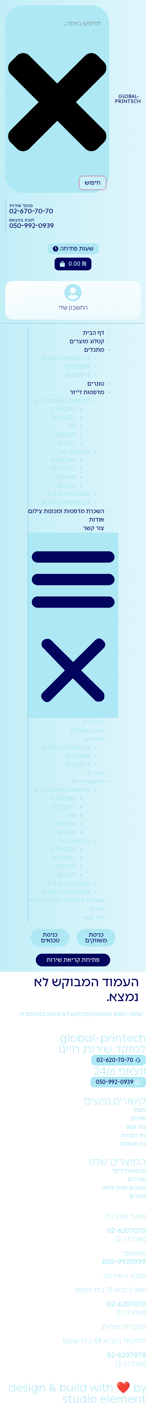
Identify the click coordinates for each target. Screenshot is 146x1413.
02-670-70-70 (31, 211)
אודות (96, 519)
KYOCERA (78, 366)
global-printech (128, 98)
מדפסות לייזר (87, 392)
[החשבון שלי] (73, 292)
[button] (73, 625)
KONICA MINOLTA (66, 358)
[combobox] (57, 24)
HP (72, 426)
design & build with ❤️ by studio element (77, 1393)
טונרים (95, 383)
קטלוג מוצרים (86, 341)
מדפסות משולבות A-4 (62, 400)
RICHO (66, 443)
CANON (65, 434)
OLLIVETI (77, 375)
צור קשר (93, 528)
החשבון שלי (73, 307)
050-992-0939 (31, 226)
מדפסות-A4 (75, 451)
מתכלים (94, 349)
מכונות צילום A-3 (68, 494)
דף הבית (93, 332)
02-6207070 (126, 1230)
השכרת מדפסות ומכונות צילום (66, 511)
